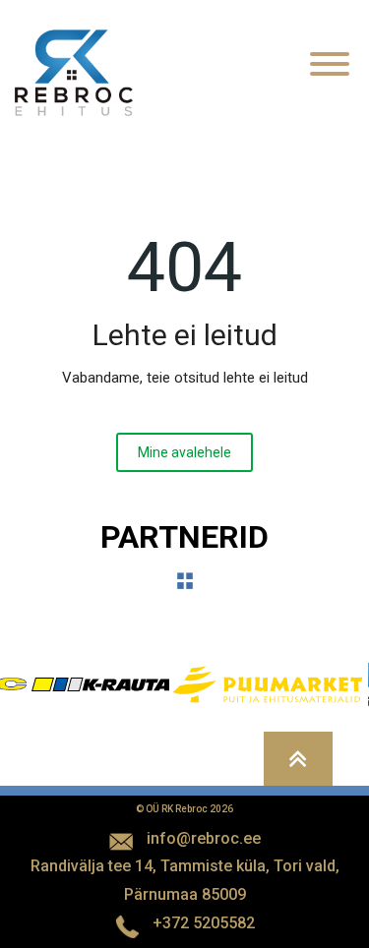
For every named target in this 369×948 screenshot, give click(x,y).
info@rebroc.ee (204, 838)
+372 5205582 (204, 923)
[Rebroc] (74, 71)
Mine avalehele (184, 452)
